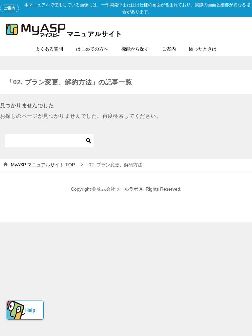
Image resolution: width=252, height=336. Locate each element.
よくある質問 (49, 49)
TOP (43, 164)
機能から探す (135, 49)
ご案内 (169, 49)
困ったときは (203, 49)
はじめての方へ (92, 49)
